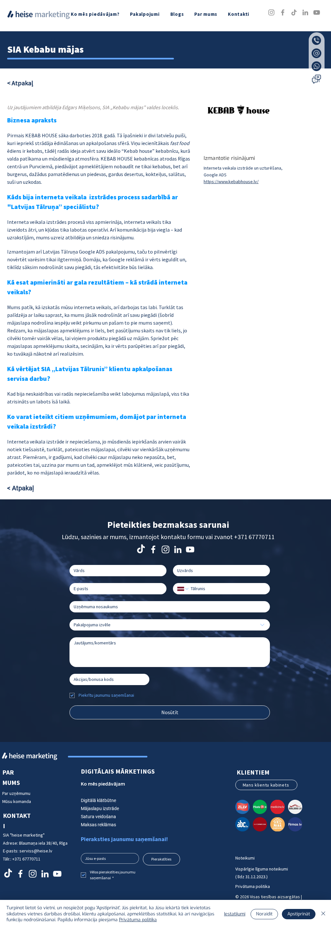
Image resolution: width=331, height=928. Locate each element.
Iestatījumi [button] (234, 914)
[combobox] (169, 625)
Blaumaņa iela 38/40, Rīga (43, 843)
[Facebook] (283, 12)
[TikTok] (294, 12)
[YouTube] (317, 12)
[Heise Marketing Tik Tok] (141, 549)
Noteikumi (245, 858)
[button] (145, 14)
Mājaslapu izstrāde (100, 808)
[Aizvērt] (323, 914)
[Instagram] (271, 12)
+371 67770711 (254, 537)
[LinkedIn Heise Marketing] (178, 549)
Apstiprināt (298, 914)
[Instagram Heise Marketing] (165, 549)
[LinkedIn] (305, 12)
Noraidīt (264, 914)
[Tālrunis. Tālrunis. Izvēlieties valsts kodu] (183, 588)
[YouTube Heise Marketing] (190, 549)
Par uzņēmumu (16, 793)
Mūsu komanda (16, 801)
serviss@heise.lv (35, 851)
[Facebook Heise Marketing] (153, 549)
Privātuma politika (252, 886)
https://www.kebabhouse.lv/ (231, 181)
